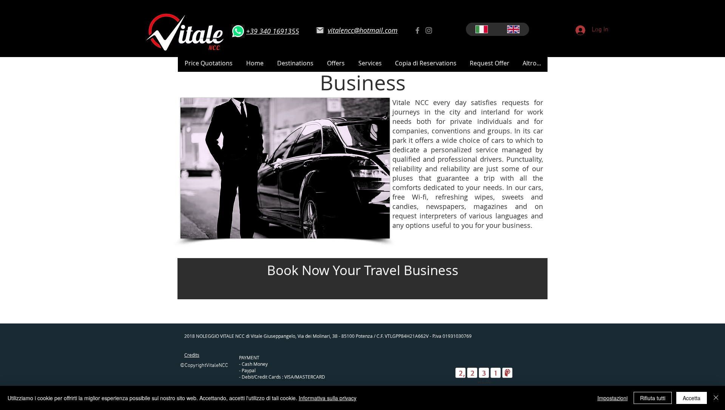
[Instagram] (428, 30)
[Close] (715, 398)
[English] (513, 29)
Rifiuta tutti (652, 398)
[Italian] (481, 29)
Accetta (691, 398)
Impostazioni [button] (612, 398)
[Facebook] (417, 30)
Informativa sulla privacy (327, 398)
